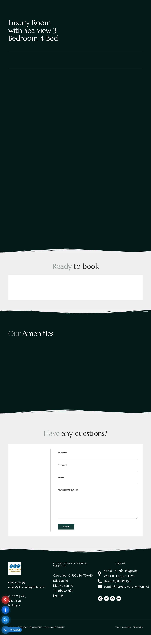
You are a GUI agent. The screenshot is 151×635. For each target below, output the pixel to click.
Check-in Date (20, 288)
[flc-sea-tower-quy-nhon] (122, 125)
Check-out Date (45, 288)
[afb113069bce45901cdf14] (75, 190)
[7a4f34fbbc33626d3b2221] (122, 93)
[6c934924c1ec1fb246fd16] (75, 93)
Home (10, 4)
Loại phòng (32, 4)
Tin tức (130, 5)
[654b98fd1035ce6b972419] (75, 125)
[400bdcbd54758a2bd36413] (29, 125)
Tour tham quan (46, 4)
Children (91, 288)
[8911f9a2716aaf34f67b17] (29, 158)
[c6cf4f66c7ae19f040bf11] (29, 223)
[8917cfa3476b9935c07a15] (75, 158)
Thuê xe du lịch (117, 5)
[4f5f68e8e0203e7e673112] (29, 93)
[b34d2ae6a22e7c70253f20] (122, 190)
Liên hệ (139, 5)
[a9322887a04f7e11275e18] (29, 190)
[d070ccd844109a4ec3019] (75, 223)
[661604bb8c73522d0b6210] (122, 158)
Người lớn (67, 288)
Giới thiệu (20, 4)
